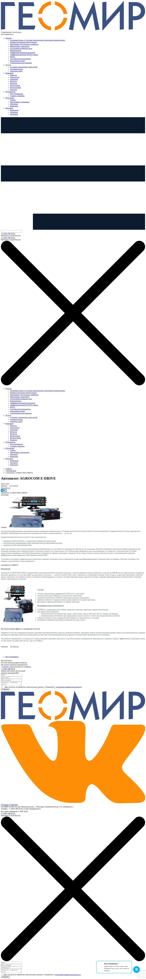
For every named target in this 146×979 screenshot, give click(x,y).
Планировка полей (17, 61)
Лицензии (14, 79)
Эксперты (14, 112)
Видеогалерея (15, 88)
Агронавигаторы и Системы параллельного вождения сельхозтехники (37, 40)
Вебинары (14, 106)
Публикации (10, 92)
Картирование (15, 50)
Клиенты (13, 83)
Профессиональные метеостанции (23, 42)
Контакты (9, 108)
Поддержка (9, 98)
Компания (9, 73)
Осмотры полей (16, 71)
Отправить (5, 689)
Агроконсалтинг (16, 69)
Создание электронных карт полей (23, 67)
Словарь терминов (17, 96)
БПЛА (12, 57)
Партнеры (14, 114)
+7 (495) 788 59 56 (8, 234)
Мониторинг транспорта (19, 46)
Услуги (8, 65)
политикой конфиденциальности (69, 687)
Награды (13, 81)
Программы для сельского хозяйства (24, 44)
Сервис (13, 100)
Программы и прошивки (19, 102)
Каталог (8, 38)
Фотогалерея (15, 85)
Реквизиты (14, 110)
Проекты (13, 90)
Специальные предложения (21, 63)
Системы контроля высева (20, 59)
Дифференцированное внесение (22, 53)
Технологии (14, 77)
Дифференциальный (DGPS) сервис (24, 55)
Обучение (14, 104)
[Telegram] (5, 490)
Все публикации (16, 94)
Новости (13, 75)
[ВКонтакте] (2, 490)
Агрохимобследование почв (21, 48)
